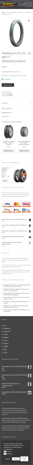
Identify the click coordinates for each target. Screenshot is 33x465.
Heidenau (10, 95)
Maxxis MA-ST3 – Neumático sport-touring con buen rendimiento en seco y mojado (15, 306)
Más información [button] (8, 449)
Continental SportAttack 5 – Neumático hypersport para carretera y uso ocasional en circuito (16, 285)
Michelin (6, 346)
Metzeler (6, 343)
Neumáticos (13, 12)
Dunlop (6, 334)
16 (7, 95)
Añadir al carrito (7, 85)
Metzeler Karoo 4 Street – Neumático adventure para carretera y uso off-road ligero (16, 289)
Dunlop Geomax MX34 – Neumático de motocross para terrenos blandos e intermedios (16, 293)
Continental (7, 331)
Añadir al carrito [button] (8, 151)
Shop (8, 12)
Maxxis (5, 340)
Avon (5, 325)
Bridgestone (7, 328)
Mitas (5, 349)
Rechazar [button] (7, 458)
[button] (29, 20)
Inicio (5, 12)
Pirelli (5, 352)
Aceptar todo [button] (24, 458)
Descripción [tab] (5, 103)
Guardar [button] (16, 458)
